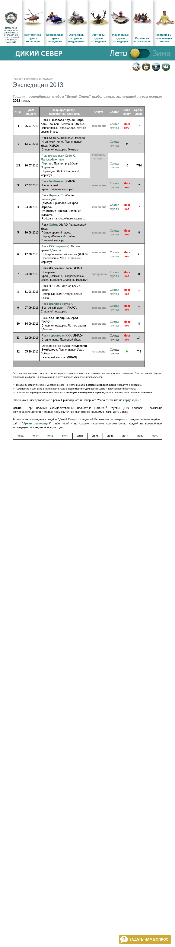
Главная (17, 78)
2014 (20, 436)
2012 (50, 436)
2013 (35, 436)
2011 (65, 436)
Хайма (53, 224)
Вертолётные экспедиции (38, 78)
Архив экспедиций (36, 423)
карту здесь (131, 400)
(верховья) (55, 246)
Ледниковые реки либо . (58, 159)
